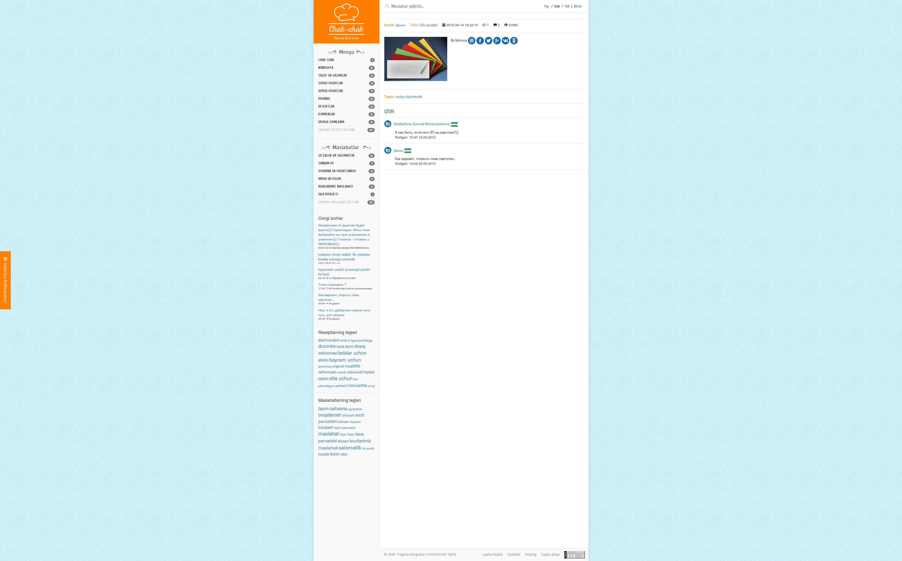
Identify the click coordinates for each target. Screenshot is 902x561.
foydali (369, 372)
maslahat (328, 433)
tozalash (325, 427)
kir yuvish (368, 448)
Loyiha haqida (492, 554)
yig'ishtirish (355, 409)
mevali (341, 372)
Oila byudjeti (428, 25)
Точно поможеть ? (332, 284)
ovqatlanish (330, 414)
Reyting (530, 554)
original (338, 365)
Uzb (557, 6)
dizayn (343, 441)
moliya (400, 96)
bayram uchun (345, 359)
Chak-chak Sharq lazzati (346, 22)
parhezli (341, 385)
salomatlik (350, 447)
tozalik (323, 454)
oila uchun (341, 378)
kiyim (335, 454)
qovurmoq (324, 366)
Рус (546, 6)
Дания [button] (400, 25)
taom (323, 408)
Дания (399, 150)
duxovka (327, 346)
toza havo (347, 434)
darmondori (329, 340)
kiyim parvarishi (344, 427)
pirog (371, 386)
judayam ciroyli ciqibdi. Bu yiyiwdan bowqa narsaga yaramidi (344, 256)
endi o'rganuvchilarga (357, 340)
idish (344, 454)
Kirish (578, 6)
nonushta (357, 385)
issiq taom (345, 346)
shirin (323, 360)
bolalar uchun (352, 352)
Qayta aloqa (550, 554)
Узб (567, 6)
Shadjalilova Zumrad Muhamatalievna (422, 123)
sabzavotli (354, 371)
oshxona (338, 408)
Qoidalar (513, 554)
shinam (348, 415)
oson (323, 378)
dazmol (355, 421)
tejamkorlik (414, 96)
